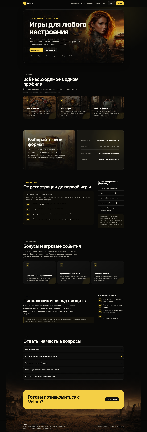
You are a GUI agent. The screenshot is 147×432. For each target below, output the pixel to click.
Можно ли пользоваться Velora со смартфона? (41, 356)
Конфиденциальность (110, 426)
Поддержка (120, 426)
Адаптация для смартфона (109, 193)
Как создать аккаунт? (32, 349)
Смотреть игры (50, 50)
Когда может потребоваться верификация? (40, 376)
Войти (111, 3)
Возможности (75, 3)
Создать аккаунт (36, 50)
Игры (82, 3)
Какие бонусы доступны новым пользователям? (42, 370)
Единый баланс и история (109, 198)
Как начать (90, 3)
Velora (29, 3)
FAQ (104, 3)
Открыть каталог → (35, 164)
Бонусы (98, 3)
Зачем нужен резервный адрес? (36, 363)
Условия (99, 426)
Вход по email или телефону (109, 203)
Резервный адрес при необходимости (107, 209)
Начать (120, 3)
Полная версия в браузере (109, 188)
